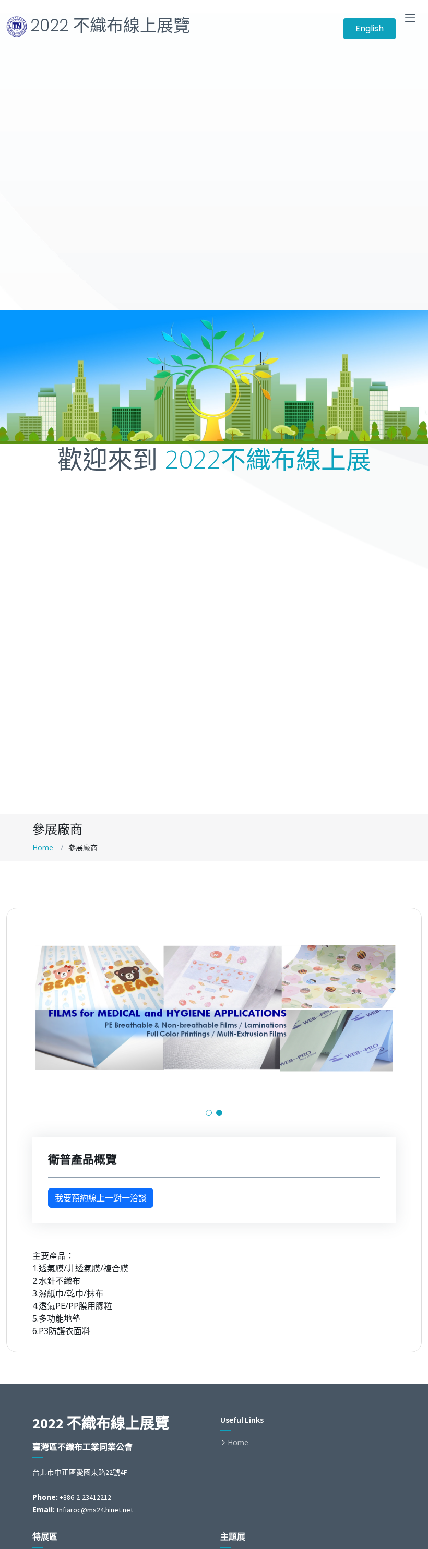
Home (42, 847)
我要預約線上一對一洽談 (101, 1198)
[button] (209, 1113)
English (369, 28)
